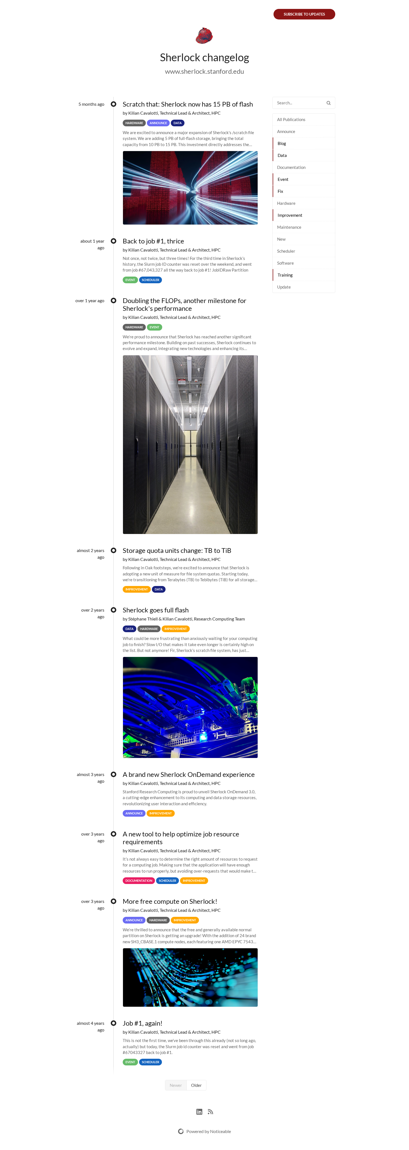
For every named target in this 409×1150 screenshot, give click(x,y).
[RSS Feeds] (210, 1111)
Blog (282, 143)
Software (285, 262)
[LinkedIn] (202, 1111)
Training (285, 274)
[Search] (328, 103)
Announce (286, 131)
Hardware (286, 203)
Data (282, 155)
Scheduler (286, 250)
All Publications (291, 119)
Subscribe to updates (304, 14)
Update (284, 286)
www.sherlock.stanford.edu (204, 71)
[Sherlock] (204, 37)
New (281, 239)
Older (196, 1085)
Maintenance (289, 227)
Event (283, 179)
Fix (280, 191)
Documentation (291, 167)
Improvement (290, 215)
